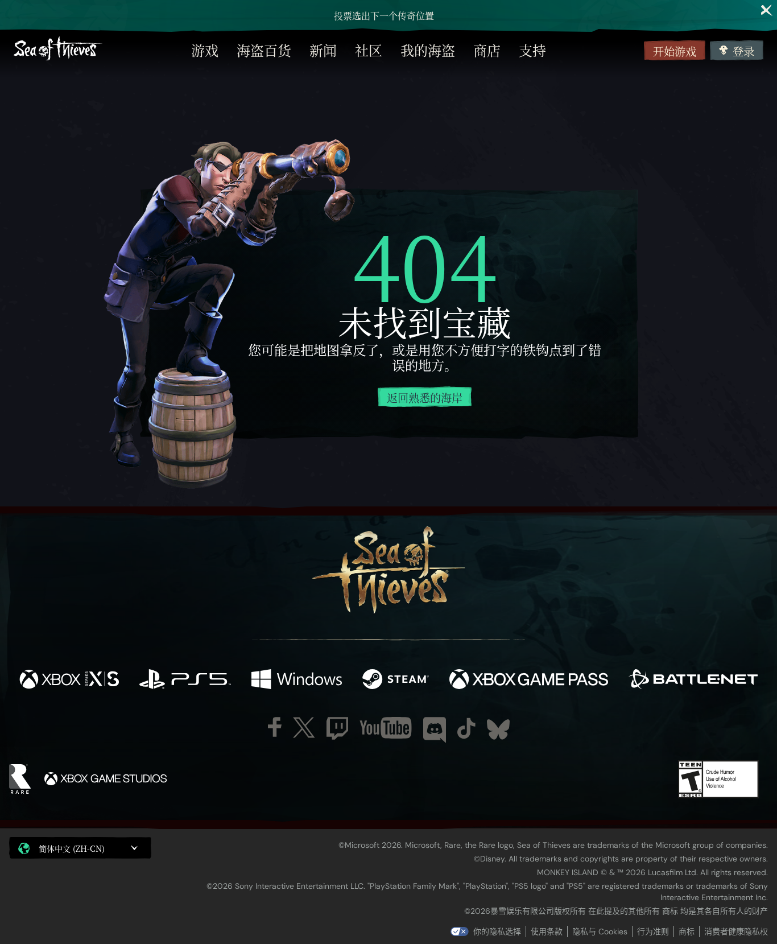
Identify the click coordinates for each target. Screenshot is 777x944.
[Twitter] (304, 727)
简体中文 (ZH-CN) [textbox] (72, 848)
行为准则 (653, 931)
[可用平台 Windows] (296, 680)
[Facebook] (275, 727)
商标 (687, 931)
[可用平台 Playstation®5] (185, 680)
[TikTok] (466, 728)
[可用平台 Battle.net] (693, 680)
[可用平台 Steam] (395, 680)
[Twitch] (337, 728)
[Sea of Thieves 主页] (58, 49)
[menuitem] (205, 50)
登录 (743, 51)
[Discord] (434, 730)
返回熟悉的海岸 (424, 397)
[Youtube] (385, 728)
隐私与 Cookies (599, 931)
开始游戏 (674, 51)
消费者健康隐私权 (736, 931)
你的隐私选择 (497, 931)
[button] (80, 848)
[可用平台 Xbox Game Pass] (529, 680)
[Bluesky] (498, 729)
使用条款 (547, 931)
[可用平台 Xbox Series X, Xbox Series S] (69, 680)
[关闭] (766, 10)
